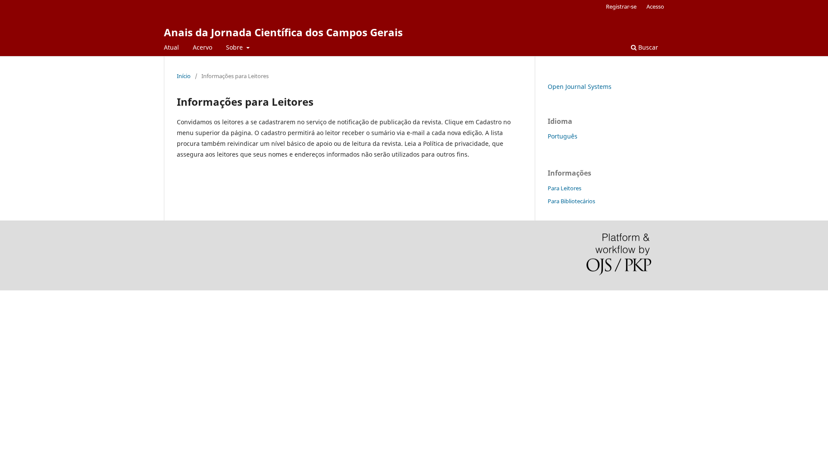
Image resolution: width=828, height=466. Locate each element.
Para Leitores (564, 188)
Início (184, 76)
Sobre (235, 47)
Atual (171, 47)
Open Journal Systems (580, 86)
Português (562, 136)
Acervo (202, 47)
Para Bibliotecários (571, 201)
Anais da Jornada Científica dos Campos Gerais (283, 32)
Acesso (655, 6)
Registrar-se (621, 6)
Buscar (647, 47)
